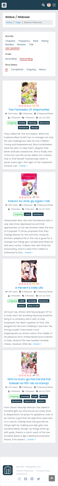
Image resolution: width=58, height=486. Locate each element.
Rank (35, 40)
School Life (30, 401)
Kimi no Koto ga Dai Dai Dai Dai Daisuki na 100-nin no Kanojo (29, 381)
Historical (44, 123)
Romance (23, 127)
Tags (18, 22)
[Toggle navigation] (53, 4)
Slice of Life (33, 305)
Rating (45, 40)
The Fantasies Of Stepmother (29, 109)
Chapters (10, 40)
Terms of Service (24, 470)
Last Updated (12, 48)
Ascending (11, 58)
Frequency (24, 40)
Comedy (32, 301)
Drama (22, 123)
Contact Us (21, 473)
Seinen (21, 305)
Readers (9, 44)
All (6, 69)
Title (31, 44)
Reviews (21, 44)
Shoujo (34, 127)
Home (9, 22)
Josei (27, 214)
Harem (44, 396)
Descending (26, 58)
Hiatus (42, 69)
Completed (17, 69)
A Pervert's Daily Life (29, 288)
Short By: (9, 36)
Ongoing (31, 69)
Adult (21, 301)
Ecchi (34, 396)
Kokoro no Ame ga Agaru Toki (29, 201)
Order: (8, 54)
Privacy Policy (43, 470)
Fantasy (32, 123)
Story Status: (11, 64)
